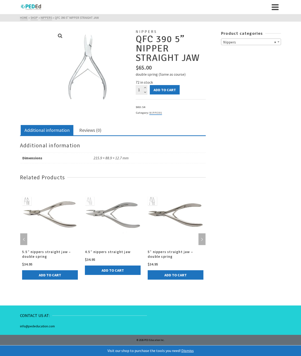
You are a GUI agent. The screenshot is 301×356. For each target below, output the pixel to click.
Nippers (155, 112)
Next (202, 239)
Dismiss (187, 350)
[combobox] (251, 42)
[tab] (47, 130)
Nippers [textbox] (249, 42)
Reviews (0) (90, 130)
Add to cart (165, 89)
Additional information (47, 130)
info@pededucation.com (37, 326)
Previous (23, 239)
